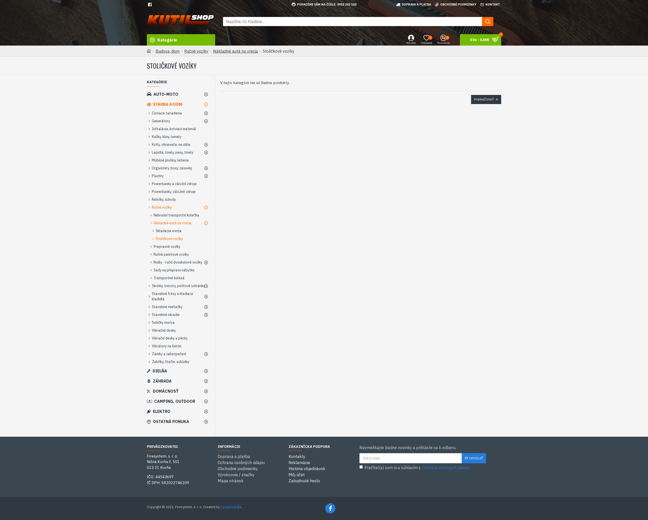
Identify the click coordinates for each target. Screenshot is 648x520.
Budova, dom (167, 51)
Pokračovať (484, 99)
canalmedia (231, 506)
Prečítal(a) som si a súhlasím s (417, 467)
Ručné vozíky (196, 51)
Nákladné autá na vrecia (235, 51)
